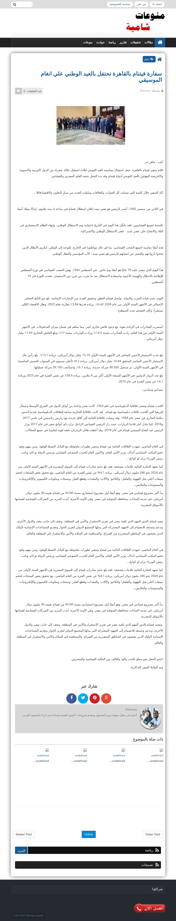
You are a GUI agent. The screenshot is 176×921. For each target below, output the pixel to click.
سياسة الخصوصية (119, 4)
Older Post (152, 834)
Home (89, 834)
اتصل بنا (157, 4)
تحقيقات (135, 42)
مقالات (148, 42)
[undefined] (161, 750)
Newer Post (24, 834)
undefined (157, 755)
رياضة (112, 42)
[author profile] (150, 718)
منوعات (88, 42)
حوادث (100, 42)
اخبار (146, 59)
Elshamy (131, 709)
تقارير (123, 42)
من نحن (141, 4)
